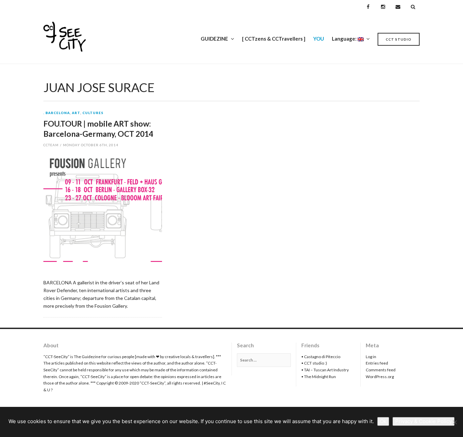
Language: (345, 39)
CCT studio (398, 39)
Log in (371, 356)
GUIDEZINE (214, 39)
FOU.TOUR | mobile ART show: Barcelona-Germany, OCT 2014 (98, 128)
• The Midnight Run (318, 376)
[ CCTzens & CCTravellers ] (273, 39)
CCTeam (51, 145)
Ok (383, 421)
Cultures (92, 113)
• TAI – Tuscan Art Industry (325, 369)
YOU (318, 39)
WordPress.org (380, 376)
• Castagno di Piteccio (320, 356)
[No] (454, 422)
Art (76, 113)
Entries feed (377, 363)
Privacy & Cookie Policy (423, 421)
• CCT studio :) (314, 363)
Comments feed (381, 369)
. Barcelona (56, 113)
